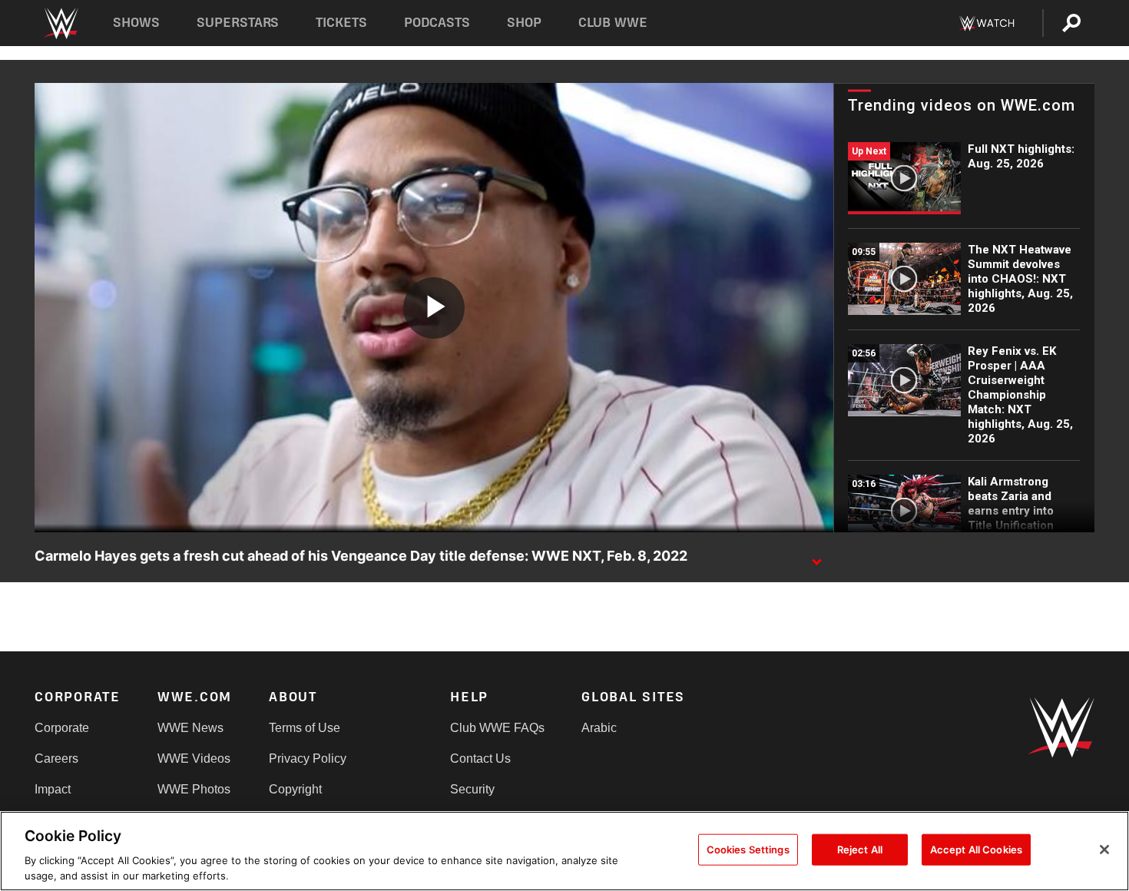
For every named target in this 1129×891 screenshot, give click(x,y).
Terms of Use (304, 727)
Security (472, 789)
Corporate (62, 727)
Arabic (599, 727)
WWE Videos (193, 758)
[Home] (60, 23)
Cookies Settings (748, 849)
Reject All (859, 849)
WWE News (190, 727)
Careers (56, 758)
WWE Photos (193, 789)
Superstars (238, 22)
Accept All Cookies (976, 849)
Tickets (341, 22)
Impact (53, 789)
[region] (564, 851)
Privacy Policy (307, 758)
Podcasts (437, 22)
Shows (136, 22)
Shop (524, 22)
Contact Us (480, 758)
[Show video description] (816, 557)
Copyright (295, 789)
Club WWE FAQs (497, 727)
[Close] (1104, 849)
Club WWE (612, 22)
